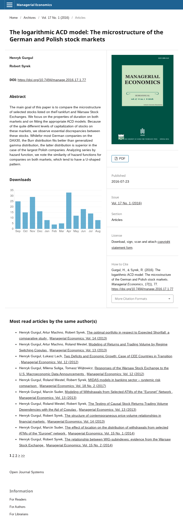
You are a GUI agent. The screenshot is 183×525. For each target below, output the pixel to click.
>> (23, 455)
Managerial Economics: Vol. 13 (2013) (78, 350)
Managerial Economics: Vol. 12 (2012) (49, 362)
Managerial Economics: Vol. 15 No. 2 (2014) (79, 445)
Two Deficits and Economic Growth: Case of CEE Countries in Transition (118, 356)
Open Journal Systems (27, 472)
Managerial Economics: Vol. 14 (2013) (78, 338)
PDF (121, 158)
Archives (30, 17)
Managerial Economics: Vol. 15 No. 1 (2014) (101, 433)
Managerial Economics (34, 5)
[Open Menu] (9, 5)
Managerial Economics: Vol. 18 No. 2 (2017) (73, 386)
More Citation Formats (131, 298)
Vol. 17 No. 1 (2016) (55, 17)
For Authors (17, 507)
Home (14, 17)
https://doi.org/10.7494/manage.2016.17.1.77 (52, 80)
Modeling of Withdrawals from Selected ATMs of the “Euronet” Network (118, 392)
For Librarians (19, 514)
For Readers (18, 499)
